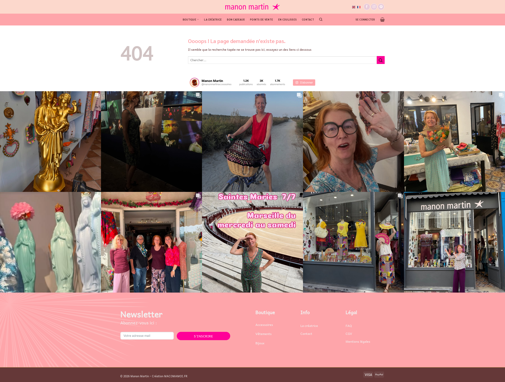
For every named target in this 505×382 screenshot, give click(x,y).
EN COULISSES (287, 19)
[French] (359, 7)
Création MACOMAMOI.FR (169, 376)
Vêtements (263, 333)
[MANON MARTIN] (252, 7)
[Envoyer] (381, 60)
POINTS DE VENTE (261, 19)
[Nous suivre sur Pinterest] (381, 7)
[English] (354, 7)
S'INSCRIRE (203, 336)
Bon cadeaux (236, 19)
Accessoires (264, 324)
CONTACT (308, 19)
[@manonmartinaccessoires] (194, 82)
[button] (320, 19)
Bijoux (259, 342)
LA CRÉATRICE (213, 19)
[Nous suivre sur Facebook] (367, 7)
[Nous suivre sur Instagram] (374, 7)
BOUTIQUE (189, 19)
